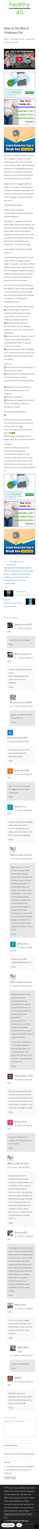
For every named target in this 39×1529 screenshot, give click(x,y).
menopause (14, 574)
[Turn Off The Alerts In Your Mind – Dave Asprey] (30, 604)
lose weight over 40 (17, 39)
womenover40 (20, 580)
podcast (26, 577)
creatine (13, 571)
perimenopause (16, 577)
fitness (19, 571)
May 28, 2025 (24, 741)
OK (19, 1525)
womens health (9, 583)
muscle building (24, 574)
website (7, 1462)
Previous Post (21, 592)
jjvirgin (6, 574)
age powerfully (13, 568)
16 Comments (11, 565)
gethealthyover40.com (19, 8)
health (25, 571)
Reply (11, 644)
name (10, 1445)
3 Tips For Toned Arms (22, 595)
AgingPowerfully (25, 568)
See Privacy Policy (8, 1525)
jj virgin (30, 571)
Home (6, 39)
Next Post (7, 600)
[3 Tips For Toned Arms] (8, 596)
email (19, 1454)
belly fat (7, 571)
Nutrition (7, 577)
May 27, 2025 (28, 706)
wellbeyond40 (9, 580)
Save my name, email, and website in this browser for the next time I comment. (19, 1469)
